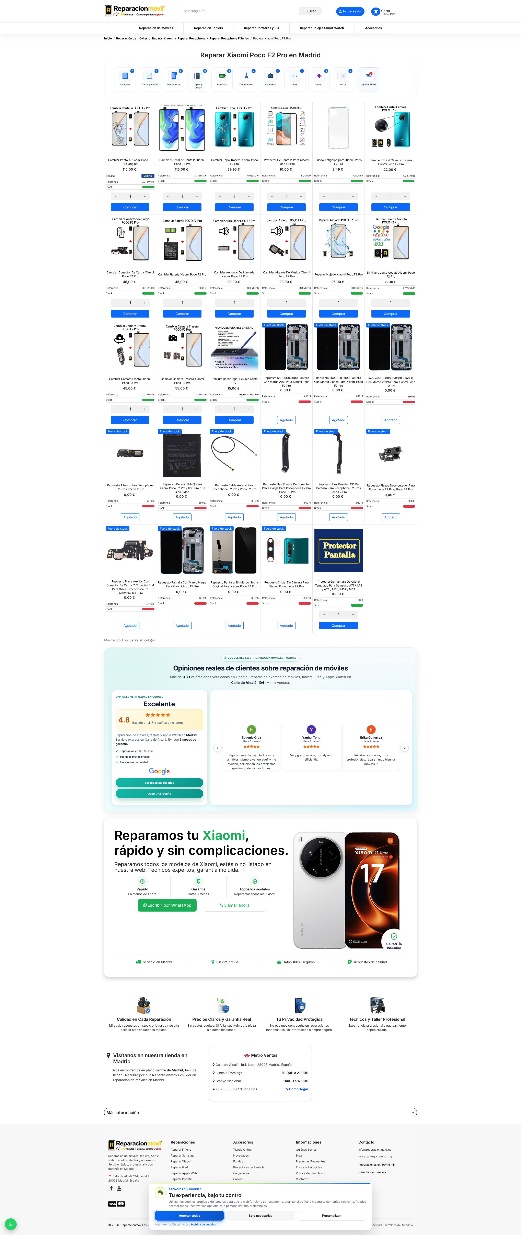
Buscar (310, 11)
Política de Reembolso (310, 1173)
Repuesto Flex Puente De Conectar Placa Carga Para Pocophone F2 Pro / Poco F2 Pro (286, 488)
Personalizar (331, 1216)
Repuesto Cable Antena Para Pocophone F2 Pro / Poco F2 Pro (234, 487)
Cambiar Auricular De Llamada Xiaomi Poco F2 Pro (234, 274)
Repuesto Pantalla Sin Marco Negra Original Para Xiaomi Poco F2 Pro (234, 584)
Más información (122, 1112)
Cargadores (241, 1173)
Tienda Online (242, 1149)
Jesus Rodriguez (372, 737)
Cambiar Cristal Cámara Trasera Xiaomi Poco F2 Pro (391, 162)
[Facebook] (111, 1189)
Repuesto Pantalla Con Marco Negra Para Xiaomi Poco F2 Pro (182, 584)
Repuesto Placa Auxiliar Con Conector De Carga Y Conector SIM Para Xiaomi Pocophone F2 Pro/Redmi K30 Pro (130, 587)
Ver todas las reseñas (159, 782)
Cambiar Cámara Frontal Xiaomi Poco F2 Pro (130, 380)
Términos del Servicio (398, 1225)
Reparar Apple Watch (185, 1173)
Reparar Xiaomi (181, 1161)
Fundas (238, 1161)
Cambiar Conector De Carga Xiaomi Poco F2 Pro (130, 274)
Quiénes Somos (306, 1149)
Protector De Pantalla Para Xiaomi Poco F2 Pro (286, 161)
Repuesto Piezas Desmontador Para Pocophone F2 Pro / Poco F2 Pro (391, 487)
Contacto (302, 1179)
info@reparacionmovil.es (374, 1149)
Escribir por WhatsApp (169, 905)
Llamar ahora (237, 905)
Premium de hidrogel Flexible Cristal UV (234, 380)
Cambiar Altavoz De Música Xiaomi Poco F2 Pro (286, 274)
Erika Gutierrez (252, 737)
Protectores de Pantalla (248, 1167)
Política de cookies (204, 1224)
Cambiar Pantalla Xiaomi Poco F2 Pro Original (130, 161)
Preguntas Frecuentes (310, 1161)
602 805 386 (226, 1089)
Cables (237, 1179)
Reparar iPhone (181, 1149)
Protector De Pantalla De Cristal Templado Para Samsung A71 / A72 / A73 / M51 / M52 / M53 (338, 585)
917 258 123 (366, 1157)
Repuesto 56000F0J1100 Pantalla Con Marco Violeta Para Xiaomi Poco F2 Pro (390, 381)
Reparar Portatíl (181, 1179)
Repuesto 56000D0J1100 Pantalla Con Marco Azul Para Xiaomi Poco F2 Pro (286, 381)
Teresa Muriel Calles (312, 737)
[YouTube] (119, 1189)
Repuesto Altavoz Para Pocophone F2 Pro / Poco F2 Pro (130, 487)
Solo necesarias (260, 1216)
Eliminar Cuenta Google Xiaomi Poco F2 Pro (391, 274)
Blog (299, 1155)
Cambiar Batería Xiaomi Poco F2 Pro (182, 274)
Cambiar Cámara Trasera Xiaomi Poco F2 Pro (182, 380)
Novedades (241, 1155)
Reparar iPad (179, 1167)
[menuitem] (156, 28)
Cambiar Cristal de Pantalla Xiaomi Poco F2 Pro (182, 161)
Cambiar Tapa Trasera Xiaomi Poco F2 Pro (234, 161)
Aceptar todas (189, 1216)
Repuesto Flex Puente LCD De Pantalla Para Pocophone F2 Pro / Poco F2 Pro (338, 488)
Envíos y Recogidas (309, 1167)
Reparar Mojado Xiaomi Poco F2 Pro (338, 274)
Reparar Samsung (183, 1155)
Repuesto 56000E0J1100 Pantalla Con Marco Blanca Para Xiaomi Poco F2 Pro (338, 381)
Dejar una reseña (159, 793)
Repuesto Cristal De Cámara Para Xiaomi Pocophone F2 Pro (286, 584)
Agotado (286, 420)
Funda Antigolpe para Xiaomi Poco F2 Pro (338, 161)
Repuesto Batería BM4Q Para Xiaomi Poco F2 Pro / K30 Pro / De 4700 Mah (182, 488)
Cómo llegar (298, 1089)
